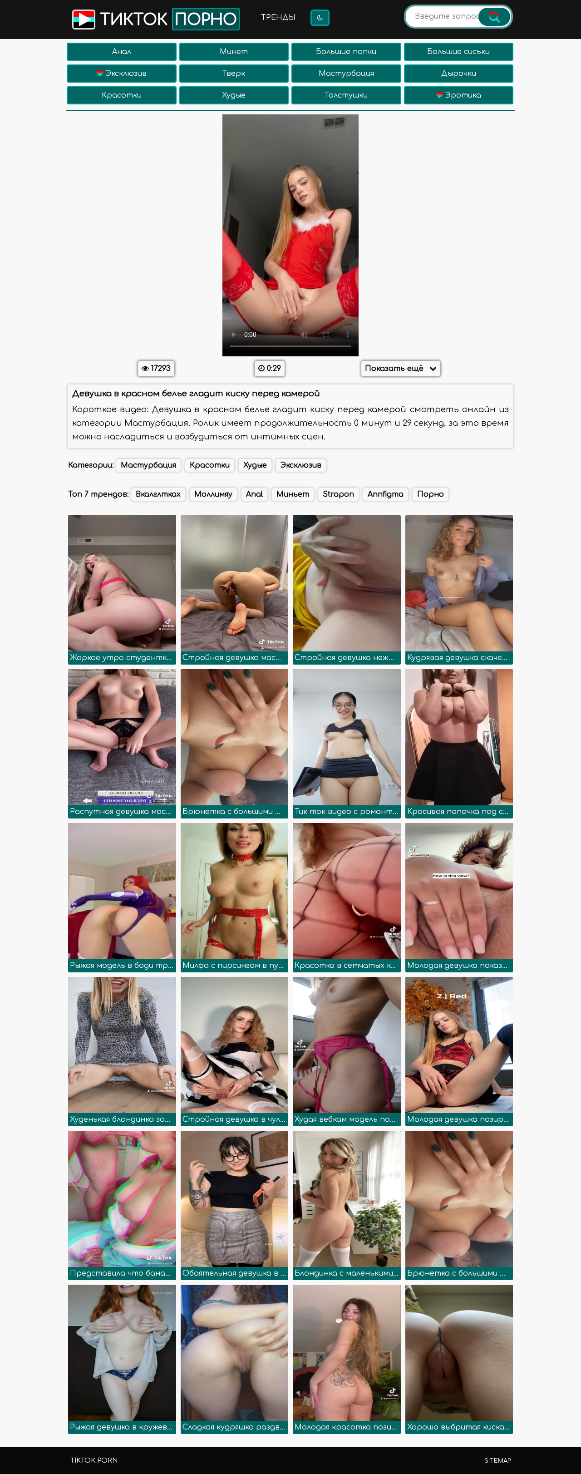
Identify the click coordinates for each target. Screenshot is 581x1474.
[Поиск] (494, 17)
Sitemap (497, 1461)
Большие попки (346, 52)
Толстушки (346, 95)
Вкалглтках (158, 494)
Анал (121, 52)
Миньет (292, 494)
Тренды (278, 18)
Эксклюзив (125, 73)
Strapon (338, 494)
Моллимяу (213, 494)
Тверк (233, 73)
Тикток (166, 20)
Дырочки (458, 73)
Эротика (462, 95)
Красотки (122, 95)
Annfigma (386, 494)
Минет (234, 52)
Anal (254, 494)
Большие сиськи (458, 52)
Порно (430, 494)
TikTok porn (94, 1460)
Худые (234, 95)
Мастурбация (346, 73)
